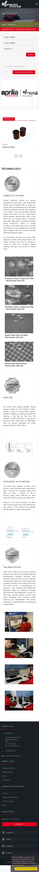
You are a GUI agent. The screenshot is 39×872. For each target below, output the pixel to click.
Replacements (7, 772)
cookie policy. (19, 865)
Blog (4, 805)
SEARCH (30, 54)
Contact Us (6, 780)
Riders (5, 776)
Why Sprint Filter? (9, 768)
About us (6, 793)
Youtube (9, 853)
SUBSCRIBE (19, 824)
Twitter (8, 839)
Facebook (9, 832)
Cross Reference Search (23, 72)
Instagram (9, 846)
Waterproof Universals (10, 797)
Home (3, 24)
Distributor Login (8, 801)
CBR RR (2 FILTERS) (8, 147)
